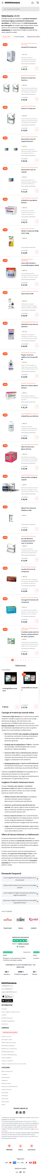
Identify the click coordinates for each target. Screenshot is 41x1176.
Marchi (3, 1105)
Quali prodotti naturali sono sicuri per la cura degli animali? (20, 886)
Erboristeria (5, 1099)
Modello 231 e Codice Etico (9, 1049)
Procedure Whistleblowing (9, 1055)
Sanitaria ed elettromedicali (9, 1087)
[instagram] (20, 1112)
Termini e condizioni (7, 1061)
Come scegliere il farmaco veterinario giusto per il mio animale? (20, 879)
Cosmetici (4, 1074)
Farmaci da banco (7, 1090)
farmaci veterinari (8, 726)
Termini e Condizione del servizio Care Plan (14, 1064)
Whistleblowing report (8, 1052)
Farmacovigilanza (6, 1058)
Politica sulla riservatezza (9, 1043)
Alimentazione (6, 1077)
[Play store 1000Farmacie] (9, 1000)
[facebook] (17, 1112)
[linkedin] (24, 1112)
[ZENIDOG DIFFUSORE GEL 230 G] (11, 678)
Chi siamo (4, 1009)
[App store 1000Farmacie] (9, 996)
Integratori (5, 1080)
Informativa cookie (7, 1040)
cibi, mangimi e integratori (28, 734)
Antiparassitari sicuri (12, 763)
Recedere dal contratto (10, 1032)
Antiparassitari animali (33, 37)
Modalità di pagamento (8, 1021)
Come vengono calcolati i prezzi (11, 1012)
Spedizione (5, 1024)
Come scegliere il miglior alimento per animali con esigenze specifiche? (19, 894)
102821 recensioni (23, 944)
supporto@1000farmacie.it (9, 992)
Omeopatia (5, 1093)
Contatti (4, 1015)
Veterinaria (5, 1096)
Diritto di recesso (6, 1037)
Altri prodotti (5, 1102)
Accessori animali (19, 37)
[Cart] (37, 3)
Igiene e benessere (7, 1071)
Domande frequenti (7, 1018)
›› (33, 660)
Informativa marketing (8, 1046)
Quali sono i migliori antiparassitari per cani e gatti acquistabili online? (20, 901)
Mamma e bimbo (6, 1083)
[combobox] (20, 9)
